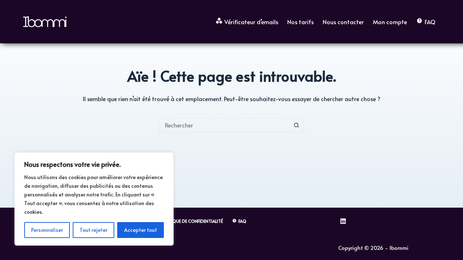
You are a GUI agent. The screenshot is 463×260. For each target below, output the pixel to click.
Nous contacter (343, 22)
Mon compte (390, 22)
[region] (94, 199)
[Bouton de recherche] (296, 125)
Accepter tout (140, 229)
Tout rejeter (93, 229)
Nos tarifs (300, 22)
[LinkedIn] (343, 221)
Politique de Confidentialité (191, 221)
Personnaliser (47, 229)
